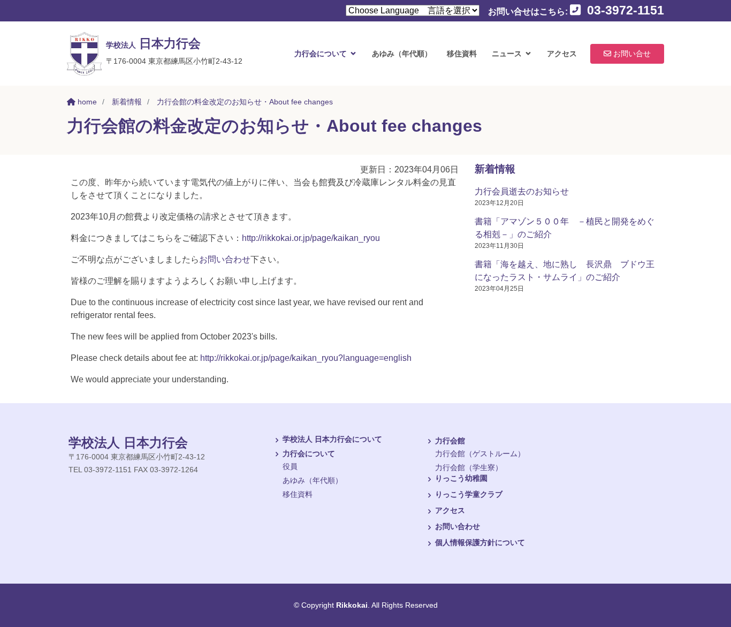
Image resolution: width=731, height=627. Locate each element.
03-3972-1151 (624, 10)
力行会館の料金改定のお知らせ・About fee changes (245, 101)
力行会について (320, 53)
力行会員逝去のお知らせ (522, 191)
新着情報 (127, 101)
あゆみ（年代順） (402, 53)
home (86, 101)
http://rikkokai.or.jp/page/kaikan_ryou (311, 238)
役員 (290, 466)
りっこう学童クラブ (468, 494)
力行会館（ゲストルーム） (480, 453)
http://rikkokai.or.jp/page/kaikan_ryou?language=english (306, 357)
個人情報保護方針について (480, 543)
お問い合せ (631, 53)
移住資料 (462, 53)
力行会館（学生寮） (468, 467)
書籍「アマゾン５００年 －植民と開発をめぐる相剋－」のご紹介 (564, 228)
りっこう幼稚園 (461, 478)
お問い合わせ (224, 259)
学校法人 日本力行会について (332, 439)
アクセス (562, 53)
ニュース (507, 53)
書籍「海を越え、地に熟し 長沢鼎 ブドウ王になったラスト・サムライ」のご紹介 (564, 271)
